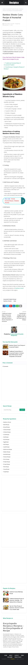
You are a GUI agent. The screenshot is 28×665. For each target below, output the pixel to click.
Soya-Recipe (6, 469)
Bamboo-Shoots (8, 301)
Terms (22, 655)
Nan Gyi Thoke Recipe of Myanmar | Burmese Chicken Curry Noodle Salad (16, 607)
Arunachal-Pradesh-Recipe (12, 9)
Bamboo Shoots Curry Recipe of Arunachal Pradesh (17, 346)
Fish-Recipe (6, 444)
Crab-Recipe (6, 434)
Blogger (21, 662)
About (10, 655)
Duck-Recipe (6, 439)
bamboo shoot (19, 288)
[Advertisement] (14, 494)
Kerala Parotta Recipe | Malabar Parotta (12, 200)
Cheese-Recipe (7, 429)
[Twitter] (7, 306)
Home (4, 9)
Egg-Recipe (6, 442)
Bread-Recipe (7, 427)
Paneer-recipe (7, 456)
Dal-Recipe (6, 437)
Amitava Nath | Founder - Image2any (12, 23)
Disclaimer (9, 657)
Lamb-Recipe (6, 447)
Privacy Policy (18, 657)
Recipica (13, 659)
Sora (11, 662)
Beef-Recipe (6, 424)
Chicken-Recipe (7, 432)
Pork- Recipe (6, 459)
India (15, 301)
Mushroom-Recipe (8, 449)
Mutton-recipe (7, 452)
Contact (17, 655)
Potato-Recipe (7, 461)
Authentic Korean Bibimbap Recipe (16, 592)
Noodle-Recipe (7, 454)
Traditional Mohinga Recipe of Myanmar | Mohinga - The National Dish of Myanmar (16, 600)
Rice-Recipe (6, 466)
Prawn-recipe (7, 464)
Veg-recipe (6, 471)
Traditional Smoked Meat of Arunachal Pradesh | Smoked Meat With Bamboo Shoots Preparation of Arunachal (16, 354)
